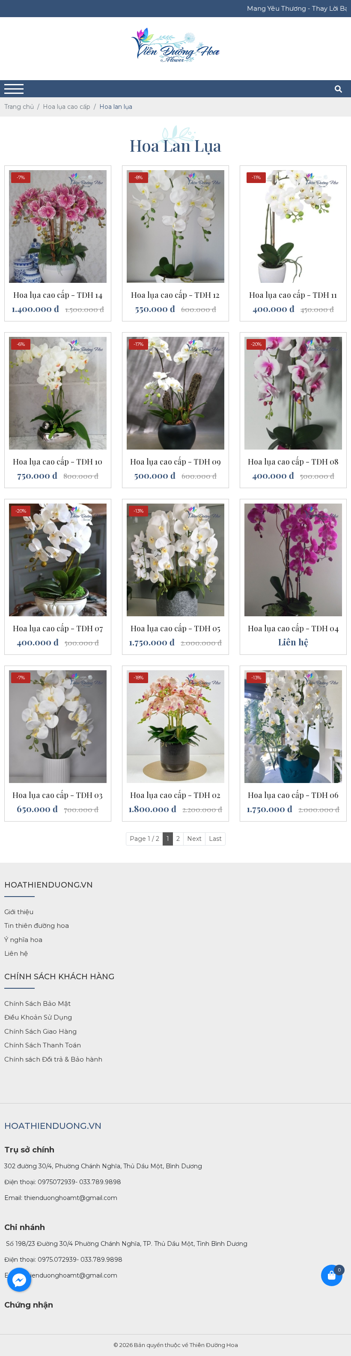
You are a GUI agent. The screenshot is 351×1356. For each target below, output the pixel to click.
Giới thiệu (18, 912)
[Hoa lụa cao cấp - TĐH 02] (175, 674)
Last (215, 839)
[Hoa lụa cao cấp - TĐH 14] (58, 174)
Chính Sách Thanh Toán (42, 1045)
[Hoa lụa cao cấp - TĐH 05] (175, 508)
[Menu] (14, 89)
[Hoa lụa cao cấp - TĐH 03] (58, 674)
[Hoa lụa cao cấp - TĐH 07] (58, 508)
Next (194, 839)
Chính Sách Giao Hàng (40, 1031)
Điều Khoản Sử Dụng (38, 1017)
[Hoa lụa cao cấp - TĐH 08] (293, 341)
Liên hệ (16, 953)
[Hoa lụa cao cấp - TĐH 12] (175, 174)
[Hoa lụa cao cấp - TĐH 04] (293, 508)
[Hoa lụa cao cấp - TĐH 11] (293, 174)
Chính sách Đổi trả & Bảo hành (53, 1059)
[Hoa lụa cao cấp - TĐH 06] (293, 674)
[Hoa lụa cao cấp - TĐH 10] (58, 341)
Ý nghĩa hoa (23, 940)
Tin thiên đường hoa (36, 925)
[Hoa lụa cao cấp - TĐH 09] (175, 341)
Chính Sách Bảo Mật (37, 1003)
